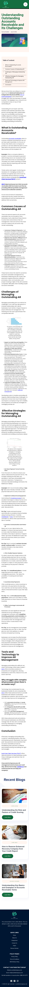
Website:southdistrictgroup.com (14, 970)
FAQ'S (14, 945)
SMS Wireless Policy (14, 961)
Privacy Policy (14, 956)
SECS (2, 669)
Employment (14, 940)
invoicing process (16, 498)
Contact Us (14, 943)
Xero (11, 517)
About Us (14, 937)
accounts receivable (15, 138)
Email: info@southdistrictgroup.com (14, 972)
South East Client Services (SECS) (11, 753)
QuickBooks (4, 517)
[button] (25, 4)
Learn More (8, 817)
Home (14, 935)
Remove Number (14, 948)
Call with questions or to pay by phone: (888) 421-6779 (14, 975)
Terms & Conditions (14, 959)
